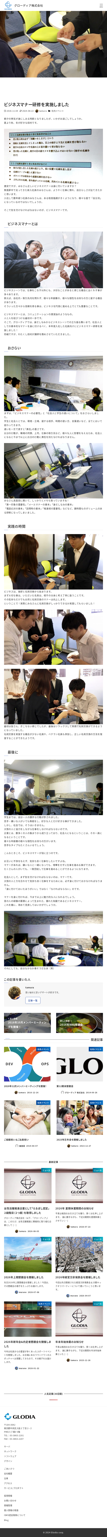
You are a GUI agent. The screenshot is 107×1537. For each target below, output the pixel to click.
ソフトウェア (10, 1456)
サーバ (7, 1446)
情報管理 (8, 1505)
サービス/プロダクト (14, 1488)
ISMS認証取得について (14, 1515)
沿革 (6, 1478)
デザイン (8, 1461)
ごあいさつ (9, 1468)
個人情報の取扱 (11, 1510)
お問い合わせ (10, 1500)
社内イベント (58, 110)
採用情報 (8, 1495)
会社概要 (8, 1473)
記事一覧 (33, 1000)
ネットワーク (10, 1451)
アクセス (8, 1483)
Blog (6, 1520)
